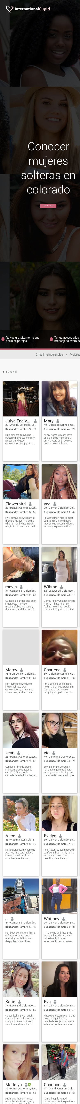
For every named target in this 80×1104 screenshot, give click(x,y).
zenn (9, 752)
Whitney (51, 918)
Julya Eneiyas (18, 421)
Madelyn (13, 1084)
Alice (10, 835)
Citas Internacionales (49, 354)
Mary (49, 421)
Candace (52, 1084)
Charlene (52, 669)
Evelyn (50, 835)
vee (47, 503)
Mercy (11, 669)
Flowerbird (15, 503)
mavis (11, 586)
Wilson (50, 586)
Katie (10, 1001)
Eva (47, 1001)
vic (46, 752)
